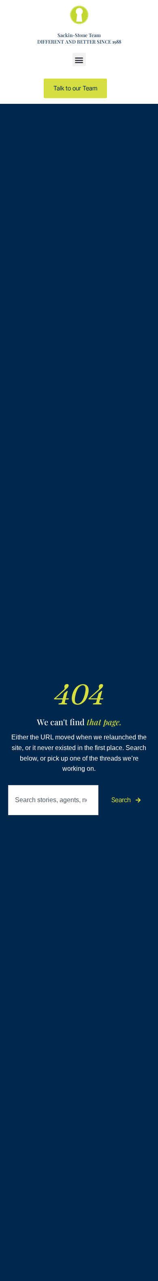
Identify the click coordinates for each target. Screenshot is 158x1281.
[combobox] (53, 800)
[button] (79, 59)
